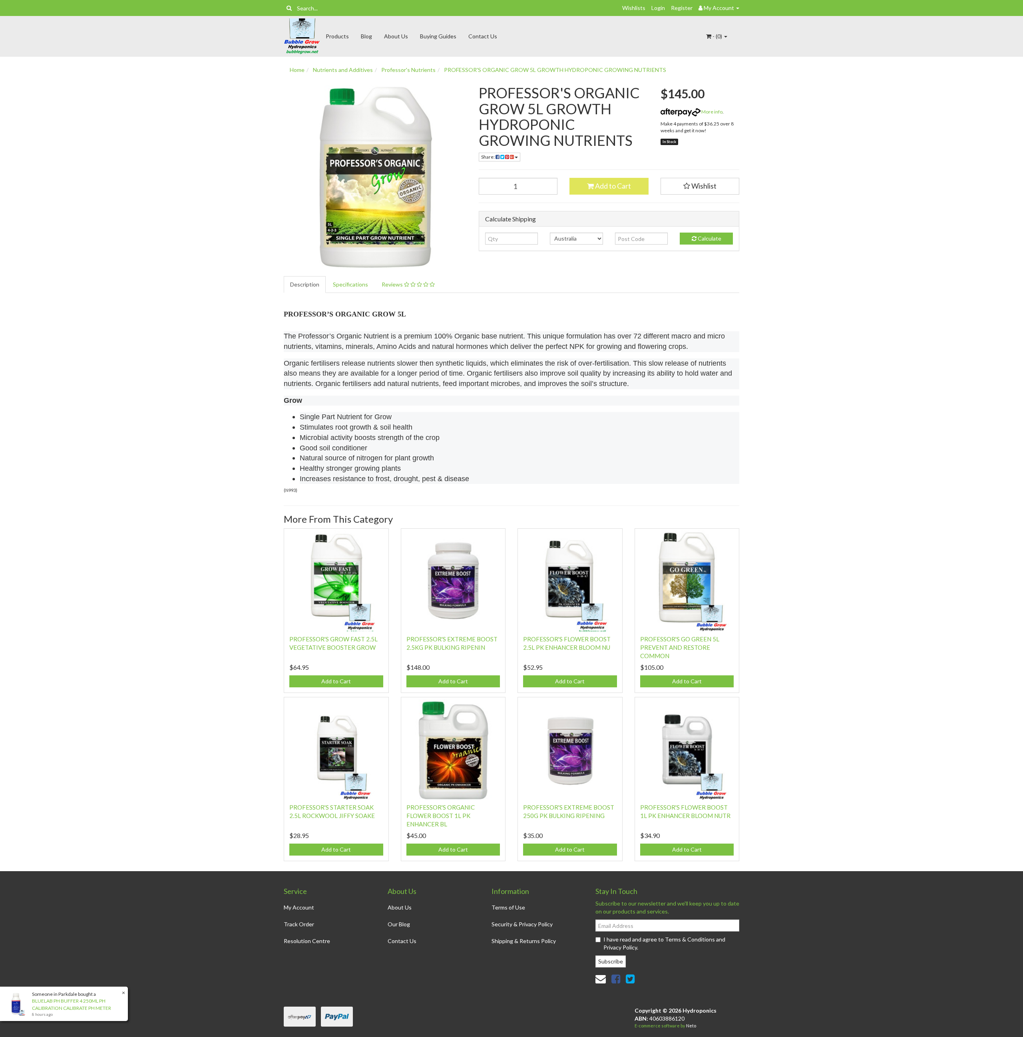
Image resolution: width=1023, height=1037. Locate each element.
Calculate (709, 238)
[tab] (305, 284)
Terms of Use (508, 907)
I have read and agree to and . (664, 943)
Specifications (350, 284)
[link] (615, 978)
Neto (691, 1025)
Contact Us (482, 36)
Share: (488, 157)
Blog (366, 36)
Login (658, 7)
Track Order (299, 924)
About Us (396, 36)
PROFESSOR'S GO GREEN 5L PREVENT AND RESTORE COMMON (679, 647)
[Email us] (600, 978)
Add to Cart (612, 185)
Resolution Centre (307, 940)
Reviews (393, 284)
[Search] (289, 8)
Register (682, 7)
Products (337, 36)
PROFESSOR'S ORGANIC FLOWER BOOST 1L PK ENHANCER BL (440, 816)
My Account (299, 907)
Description (304, 284)
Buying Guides (438, 36)
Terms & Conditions (690, 939)
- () (717, 36)
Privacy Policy (620, 947)
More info (711, 112)
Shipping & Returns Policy (524, 940)
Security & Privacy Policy (522, 924)
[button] (700, 186)
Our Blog (399, 924)
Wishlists (633, 7)
